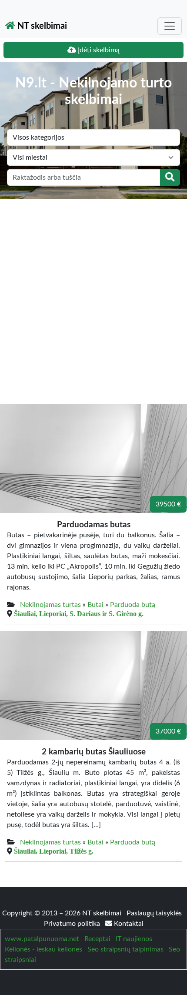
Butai (95, 604)
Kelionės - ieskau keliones (43, 949)
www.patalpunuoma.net (42, 938)
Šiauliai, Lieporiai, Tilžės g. (54, 851)
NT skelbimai (41, 26)
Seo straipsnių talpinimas (125, 949)
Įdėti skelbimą (98, 50)
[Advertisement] (93, 296)
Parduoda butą (132, 604)
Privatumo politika (73, 923)
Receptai (97, 938)
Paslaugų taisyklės (154, 913)
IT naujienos (134, 938)
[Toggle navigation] (169, 26)
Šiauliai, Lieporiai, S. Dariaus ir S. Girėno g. (79, 613)
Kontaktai (128, 923)
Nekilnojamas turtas (50, 604)
